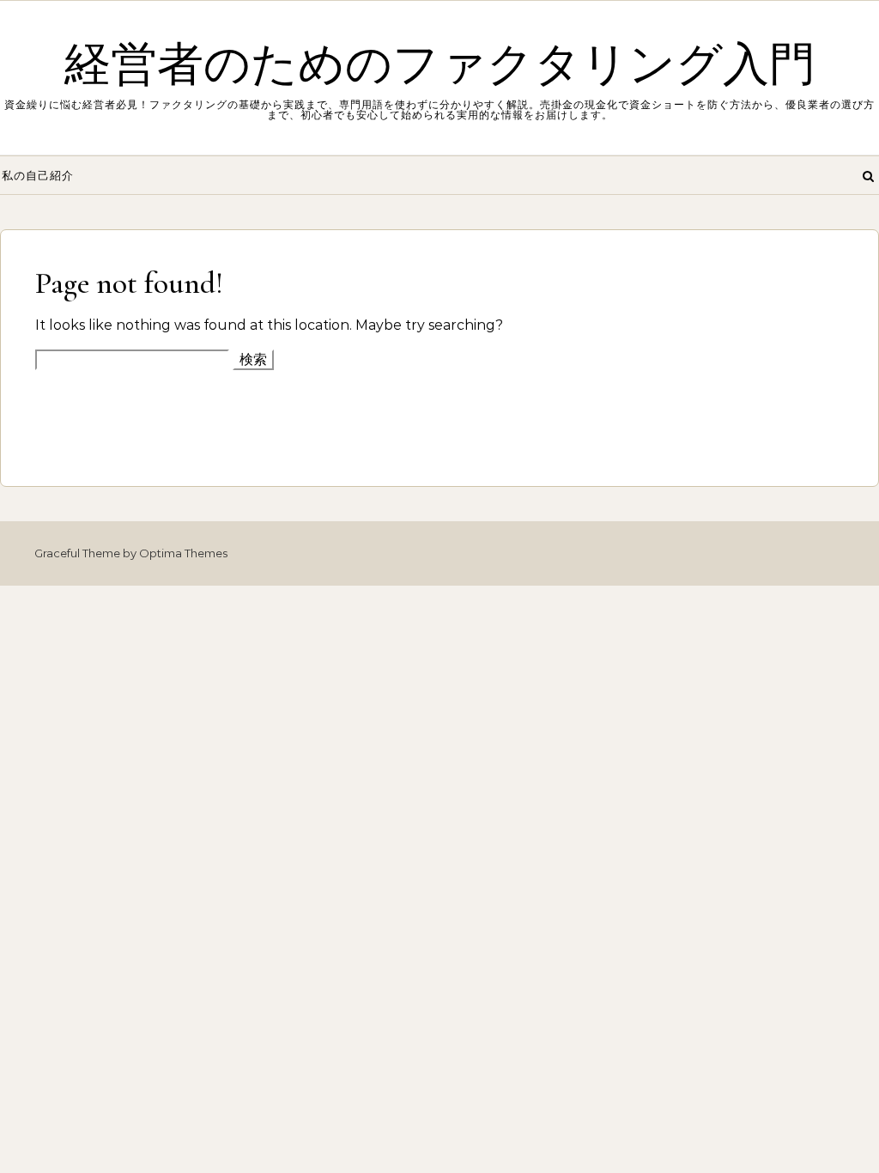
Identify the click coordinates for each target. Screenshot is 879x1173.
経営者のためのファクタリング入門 (439, 65)
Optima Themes (183, 553)
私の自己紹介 (38, 175)
